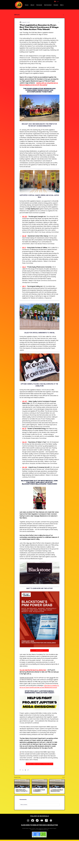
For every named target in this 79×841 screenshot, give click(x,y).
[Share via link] (28, 769)
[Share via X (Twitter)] (22, 769)
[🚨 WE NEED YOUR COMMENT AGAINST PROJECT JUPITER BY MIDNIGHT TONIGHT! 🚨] (39, 783)
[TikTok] (37, 820)
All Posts (17, 14)
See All (63, 777)
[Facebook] (32, 820)
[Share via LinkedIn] (25, 769)
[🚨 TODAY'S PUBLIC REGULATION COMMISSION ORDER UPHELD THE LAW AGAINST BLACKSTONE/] (57, 783)
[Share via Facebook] (20, 769)
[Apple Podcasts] (46, 820)
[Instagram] (28, 820)
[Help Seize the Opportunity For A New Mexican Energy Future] (22, 783)
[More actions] (58, 22)
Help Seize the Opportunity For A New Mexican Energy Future (21, 790)
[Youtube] (41, 820)
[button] (63, 14)
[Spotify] (51, 820)
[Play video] (39, 498)
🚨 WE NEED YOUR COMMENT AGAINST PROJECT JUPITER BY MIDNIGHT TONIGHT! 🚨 (39, 791)
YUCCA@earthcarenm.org (42, 829)
